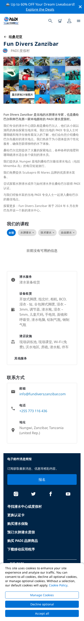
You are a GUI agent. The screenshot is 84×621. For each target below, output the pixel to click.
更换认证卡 (16, 515)
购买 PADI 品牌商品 (22, 540)
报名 (42, 479)
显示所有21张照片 (22, 94)
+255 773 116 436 (33, 411)
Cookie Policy (58, 585)
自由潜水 (66, 232)
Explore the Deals (40, 9)
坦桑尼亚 (14, 36)
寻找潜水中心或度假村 (24, 506)
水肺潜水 (25, 232)
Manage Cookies (42, 595)
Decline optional (42, 604)
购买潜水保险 (17, 523)
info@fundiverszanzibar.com (42, 394)
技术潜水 (46, 232)
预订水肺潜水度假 (21, 532)
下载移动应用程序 (21, 549)
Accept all (42, 613)
